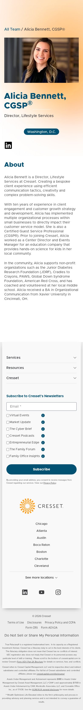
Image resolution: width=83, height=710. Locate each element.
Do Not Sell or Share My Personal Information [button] (41, 635)
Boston (41, 551)
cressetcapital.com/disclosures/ (51, 674)
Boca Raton (41, 544)
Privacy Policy (49, 483)
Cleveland (41, 566)
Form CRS (32, 627)
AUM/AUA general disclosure (45, 690)
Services (13, 357)
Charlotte (41, 559)
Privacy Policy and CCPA (60, 622)
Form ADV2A (49, 627)
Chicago (41, 523)
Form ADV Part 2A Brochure (30, 662)
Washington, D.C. (41, 132)
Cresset (12, 378)
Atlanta (41, 530)
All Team (12, 29)
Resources (15, 368)
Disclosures (34, 622)
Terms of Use (15, 622)
